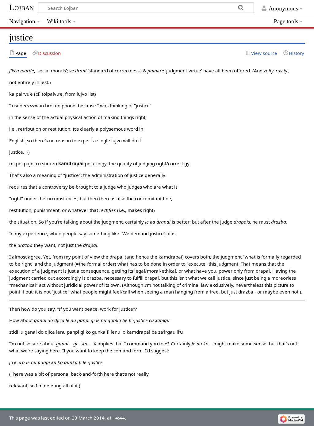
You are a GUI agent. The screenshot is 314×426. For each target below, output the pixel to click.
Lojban (21, 7)
